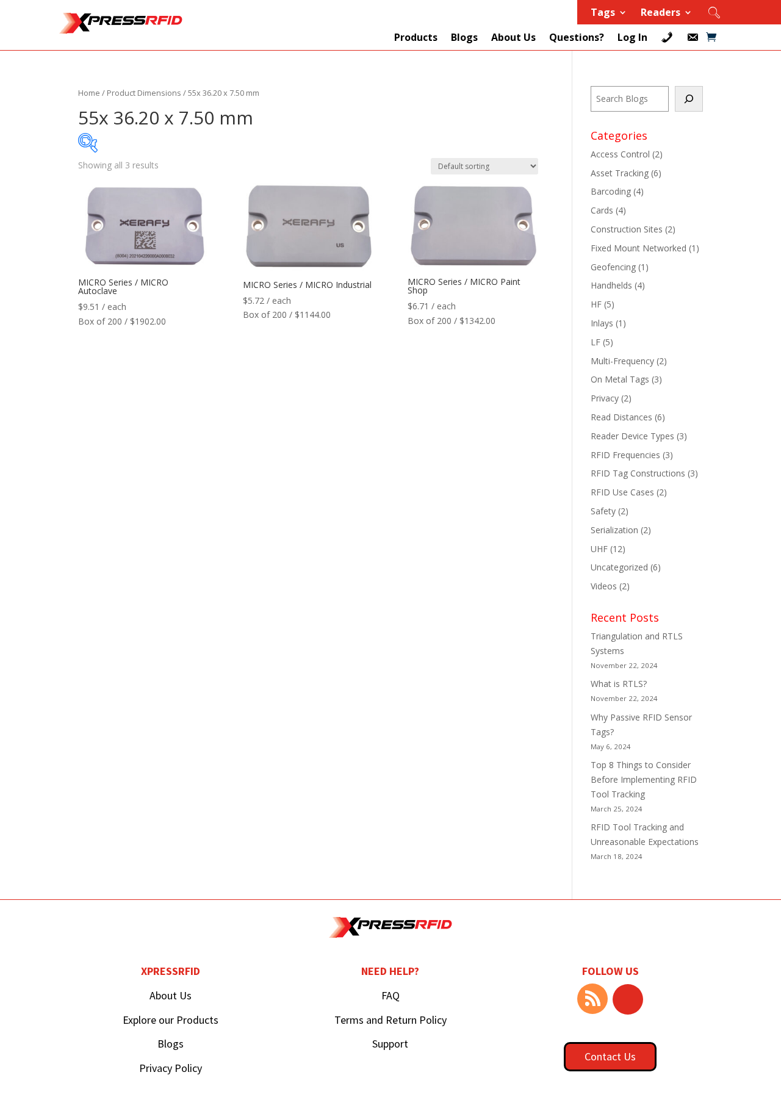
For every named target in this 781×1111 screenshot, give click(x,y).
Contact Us (610, 1056)
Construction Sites (627, 229)
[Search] (689, 99)
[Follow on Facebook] (628, 999)
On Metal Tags (620, 379)
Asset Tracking (620, 173)
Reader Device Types (632, 436)
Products (415, 37)
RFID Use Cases (622, 492)
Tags (603, 13)
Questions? (576, 37)
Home (89, 92)
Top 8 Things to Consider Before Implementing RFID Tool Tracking (644, 779)
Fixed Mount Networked (638, 248)
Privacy (605, 398)
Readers (660, 13)
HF (596, 304)
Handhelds (611, 285)
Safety (603, 511)
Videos (604, 586)
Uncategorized (619, 567)
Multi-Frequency (622, 361)
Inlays (602, 323)
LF (595, 342)
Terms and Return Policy (390, 1020)
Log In (632, 37)
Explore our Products (170, 1020)
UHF (599, 549)
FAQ (390, 995)
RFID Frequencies (625, 455)
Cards (602, 210)
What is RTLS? (619, 683)
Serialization (614, 530)
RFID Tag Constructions (638, 473)
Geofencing (613, 267)
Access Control (620, 154)
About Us (513, 37)
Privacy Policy (170, 1068)
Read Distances (621, 417)
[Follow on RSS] (592, 998)
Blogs (464, 37)
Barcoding (611, 191)
